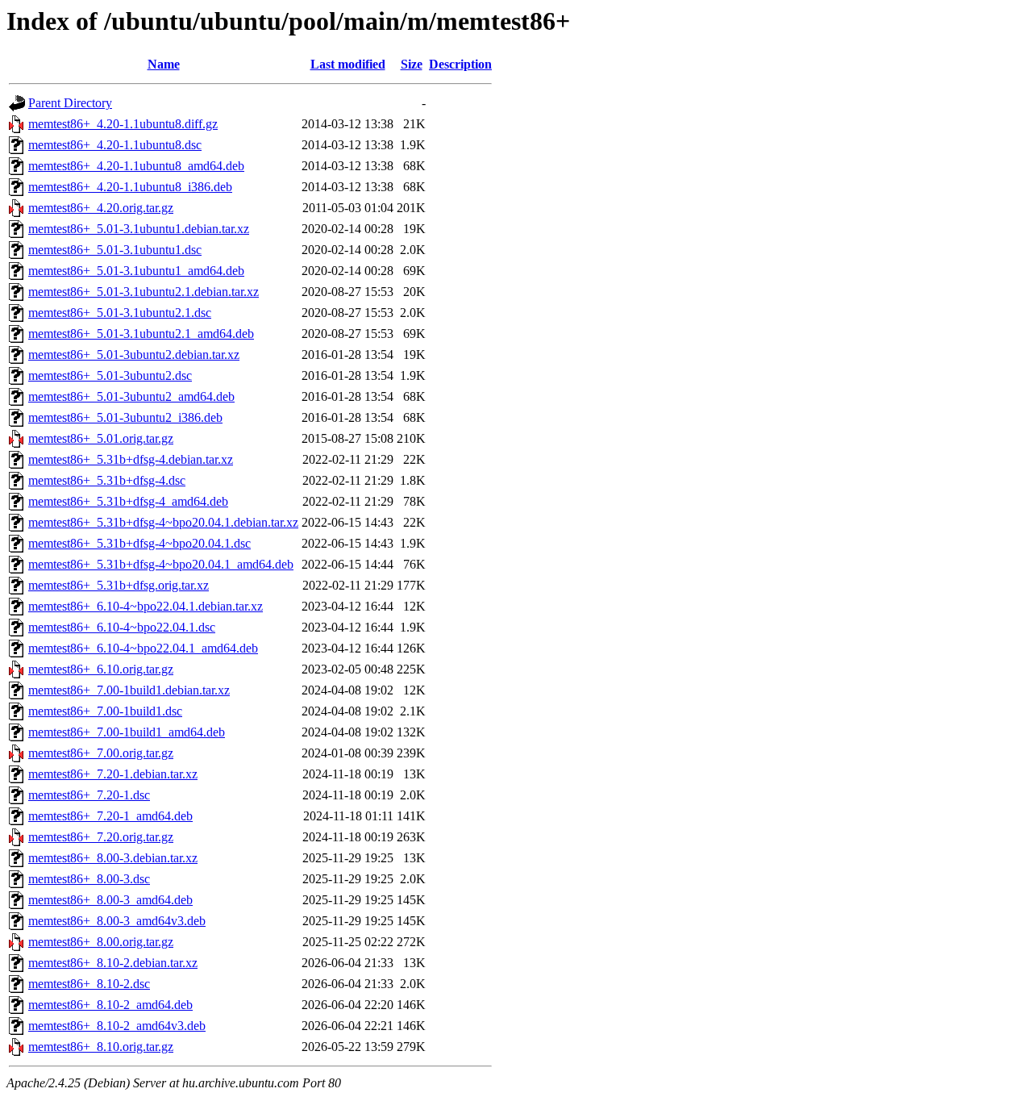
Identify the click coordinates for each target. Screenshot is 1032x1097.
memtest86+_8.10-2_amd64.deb (110, 1004)
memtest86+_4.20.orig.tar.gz (100, 208)
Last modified (347, 64)
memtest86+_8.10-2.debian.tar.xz (113, 963)
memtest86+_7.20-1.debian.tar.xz (113, 774)
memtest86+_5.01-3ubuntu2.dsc (110, 375)
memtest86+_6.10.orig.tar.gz (100, 669)
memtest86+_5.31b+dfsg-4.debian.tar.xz (130, 459)
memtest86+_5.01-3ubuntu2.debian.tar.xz (133, 354)
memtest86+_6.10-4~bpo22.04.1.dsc (121, 627)
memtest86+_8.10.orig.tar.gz (100, 1046)
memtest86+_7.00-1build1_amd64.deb (126, 732)
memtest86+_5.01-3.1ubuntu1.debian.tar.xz (138, 229)
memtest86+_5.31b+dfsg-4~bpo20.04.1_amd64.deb (160, 564)
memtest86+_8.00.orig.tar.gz (100, 942)
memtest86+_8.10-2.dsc (89, 984)
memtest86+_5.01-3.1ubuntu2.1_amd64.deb (141, 333)
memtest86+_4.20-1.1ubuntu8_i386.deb (130, 187)
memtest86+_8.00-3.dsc (89, 879)
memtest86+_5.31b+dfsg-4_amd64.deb (128, 501)
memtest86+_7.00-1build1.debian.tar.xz (129, 690)
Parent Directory (70, 103)
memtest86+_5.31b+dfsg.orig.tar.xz (118, 585)
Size (411, 64)
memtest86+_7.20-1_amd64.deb (110, 816)
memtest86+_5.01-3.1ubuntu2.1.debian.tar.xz (143, 291)
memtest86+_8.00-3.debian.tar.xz (113, 858)
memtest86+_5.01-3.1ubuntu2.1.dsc (119, 312)
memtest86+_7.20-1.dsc (89, 795)
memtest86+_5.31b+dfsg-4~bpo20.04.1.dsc (139, 543)
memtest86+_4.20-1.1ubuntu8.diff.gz (123, 124)
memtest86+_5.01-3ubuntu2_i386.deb (125, 417)
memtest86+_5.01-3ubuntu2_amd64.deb (131, 396)
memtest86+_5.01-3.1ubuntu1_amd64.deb (136, 270)
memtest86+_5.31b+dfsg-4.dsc (106, 480)
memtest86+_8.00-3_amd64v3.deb (117, 921)
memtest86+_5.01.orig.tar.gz (100, 438)
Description (460, 64)
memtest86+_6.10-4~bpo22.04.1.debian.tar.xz (145, 606)
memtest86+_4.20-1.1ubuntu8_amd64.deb (136, 166)
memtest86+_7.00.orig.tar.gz (100, 753)
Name (164, 64)
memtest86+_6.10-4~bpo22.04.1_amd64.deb (143, 648)
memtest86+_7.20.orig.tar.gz (100, 837)
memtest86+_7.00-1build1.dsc (105, 711)
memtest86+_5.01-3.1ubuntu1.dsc (115, 250)
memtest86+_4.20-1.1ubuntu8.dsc (115, 145)
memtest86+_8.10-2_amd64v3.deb (117, 1025)
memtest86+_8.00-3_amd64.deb (110, 900)
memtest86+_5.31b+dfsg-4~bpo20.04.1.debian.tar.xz (163, 522)
